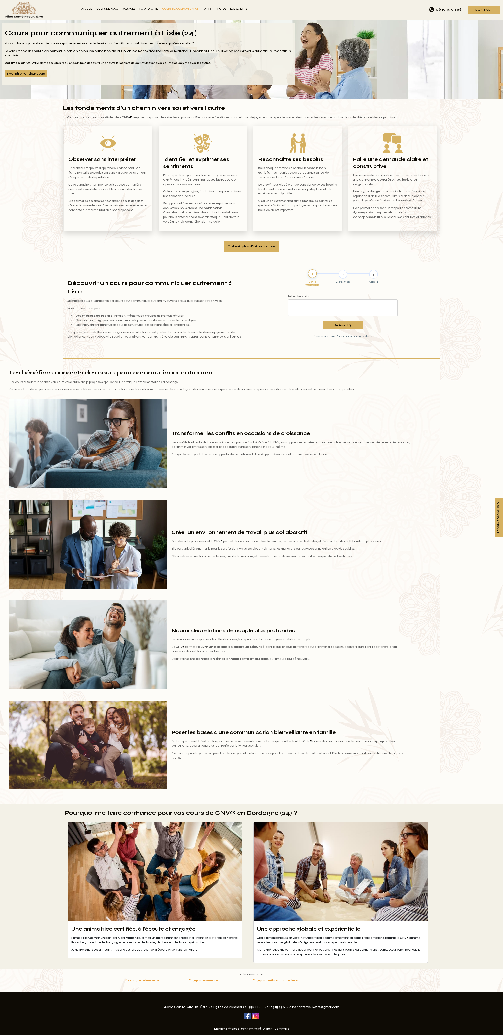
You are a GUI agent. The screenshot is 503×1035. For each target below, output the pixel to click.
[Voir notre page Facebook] (247, 1016)
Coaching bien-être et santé (142, 980)
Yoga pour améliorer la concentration (276, 980)
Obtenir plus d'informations (252, 246)
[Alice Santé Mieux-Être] (40, 10)
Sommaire (282, 1028)
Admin (267, 1028)
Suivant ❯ (343, 325)
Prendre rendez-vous (26, 73)
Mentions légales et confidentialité (237, 1028)
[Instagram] (255, 1016)
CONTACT (484, 9)
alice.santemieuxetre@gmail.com (314, 1007)
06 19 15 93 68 (276, 1007)
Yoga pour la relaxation (203, 980)
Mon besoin (298, 296)
